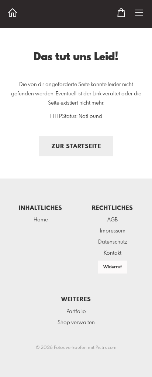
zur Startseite (76, 146)
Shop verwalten (76, 322)
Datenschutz (112, 242)
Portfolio (76, 311)
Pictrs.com (106, 348)
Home (41, 220)
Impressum (112, 231)
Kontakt (112, 253)
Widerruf (112, 267)
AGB (112, 220)
